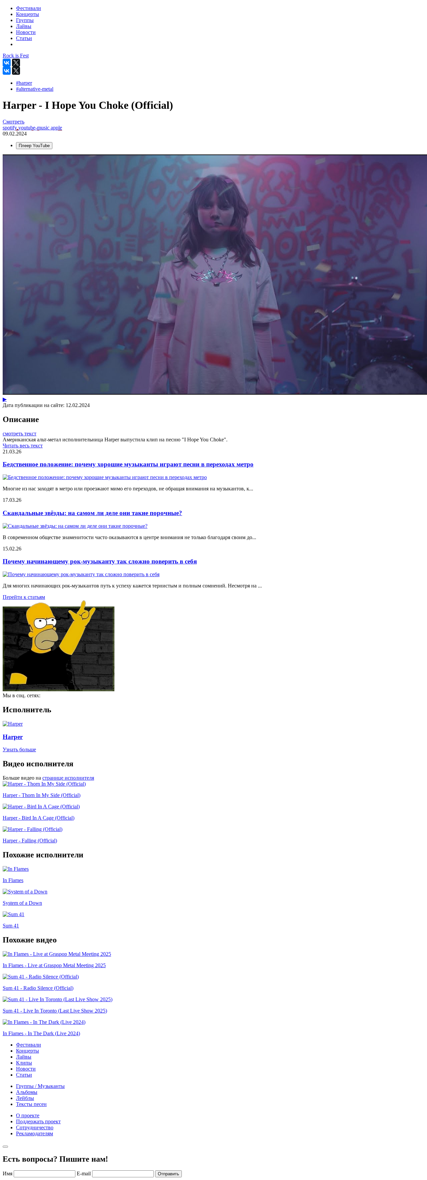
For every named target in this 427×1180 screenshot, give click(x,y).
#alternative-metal (34, 89)
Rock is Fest (16, 55)
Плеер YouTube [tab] (34, 145)
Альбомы (26, 1092)
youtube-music (34, 127)
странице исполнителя (68, 778)
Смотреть (13, 121)
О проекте (27, 1115)
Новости (26, 1069)
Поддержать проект (38, 1121)
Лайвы (23, 1057)
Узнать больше (19, 749)
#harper (24, 83)
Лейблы (25, 1098)
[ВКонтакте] (7, 63)
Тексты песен (31, 1104)
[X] (16, 63)
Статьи (24, 1075)
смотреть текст (19, 433)
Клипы (24, 1063)
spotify (10, 127)
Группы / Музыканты (40, 1086)
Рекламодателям (34, 1133)
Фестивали (28, 1045)
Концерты (27, 1051)
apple (56, 127)
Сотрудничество (34, 1127)
